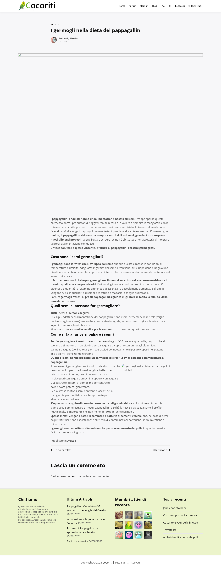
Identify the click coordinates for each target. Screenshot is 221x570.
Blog (154, 5)
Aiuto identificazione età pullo (181, 537)
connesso (71, 476)
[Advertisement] (110, 191)
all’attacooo (160, 450)
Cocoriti (107, 562)
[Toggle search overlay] (163, 6)
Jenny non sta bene (175, 508)
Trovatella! (169, 530)
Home (121, 5)
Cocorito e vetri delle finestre (181, 522)
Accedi (181, 5)
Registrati (196, 5)
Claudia (73, 38)
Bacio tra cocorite (77, 541)
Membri (144, 5)
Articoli (55, 24)
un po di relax (62, 450)
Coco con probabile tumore (180, 515)
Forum (132, 5)
